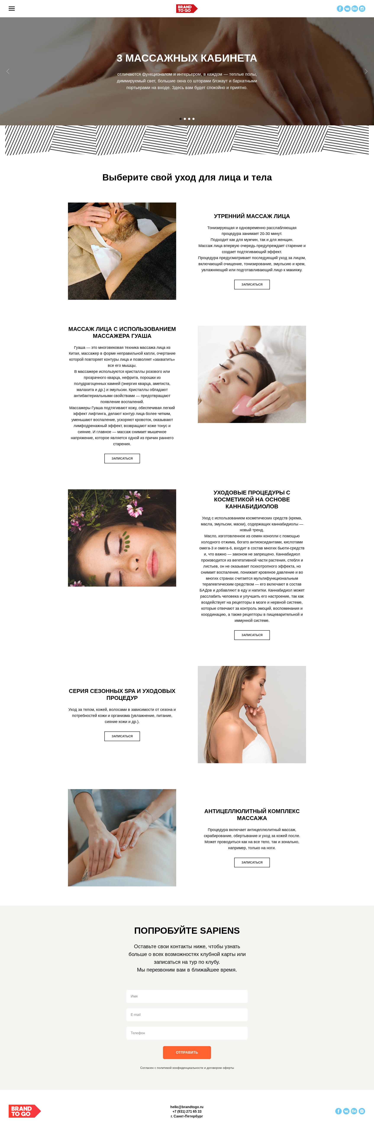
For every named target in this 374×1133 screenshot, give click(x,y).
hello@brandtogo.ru (186, 1107)
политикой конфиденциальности (180, 1067)
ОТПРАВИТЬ (187, 1052)
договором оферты (220, 1067)
